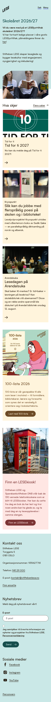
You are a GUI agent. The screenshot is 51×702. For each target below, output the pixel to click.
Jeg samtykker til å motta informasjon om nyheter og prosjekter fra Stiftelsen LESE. (24, 632)
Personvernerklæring (13, 635)
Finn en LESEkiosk (18, 522)
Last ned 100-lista (18, 413)
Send (8, 644)
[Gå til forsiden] (5, 9)
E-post (6, 612)
